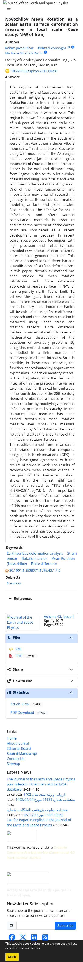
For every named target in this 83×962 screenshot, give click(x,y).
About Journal (18, 743)
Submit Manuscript (22, 753)
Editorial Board (19, 748)
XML (18, 649)
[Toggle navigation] (40, 8)
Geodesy (14, 583)
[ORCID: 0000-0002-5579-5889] (45, 52)
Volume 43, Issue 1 (59, 616)
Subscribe (65, 925)
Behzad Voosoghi (52, 48)
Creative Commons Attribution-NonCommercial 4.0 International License (41, 852)
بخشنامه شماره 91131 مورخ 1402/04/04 (45, 799)
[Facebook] (12, 938)
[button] (43, 948)
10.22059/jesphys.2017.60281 (34, 71)
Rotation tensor (34, 558)
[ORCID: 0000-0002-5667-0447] (73, 47)
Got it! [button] (12, 956)
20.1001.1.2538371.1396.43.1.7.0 (34, 570)
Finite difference (44, 563)
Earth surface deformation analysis (35, 553)
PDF (24, 656)
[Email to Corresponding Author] (68, 47)
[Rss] (45, 938)
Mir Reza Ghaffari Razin (24, 53)
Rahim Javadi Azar (19, 48)
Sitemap (13, 763)
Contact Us (15, 758)
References (22, 598)
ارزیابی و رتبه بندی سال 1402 (44, 794)
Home (12, 738)
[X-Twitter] (23, 938)
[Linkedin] (34, 938)
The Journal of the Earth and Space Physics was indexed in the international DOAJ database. (41, 784)
